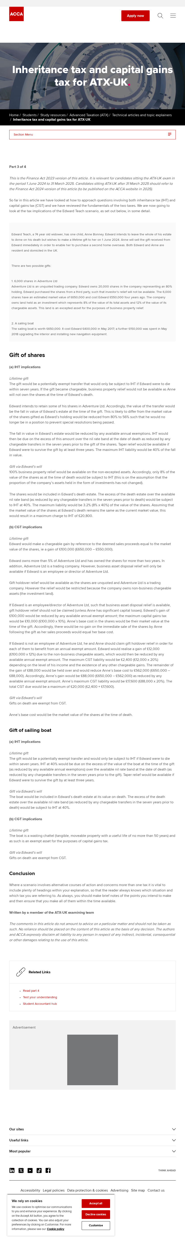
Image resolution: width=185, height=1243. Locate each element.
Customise (96, 1225)
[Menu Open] (173, 15)
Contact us (156, 1190)
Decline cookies (96, 1214)
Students (30, 115)
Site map (138, 1190)
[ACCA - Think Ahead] (16, 20)
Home (14, 115)
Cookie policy (55, 1229)
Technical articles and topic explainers (142, 115)
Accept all (95, 1203)
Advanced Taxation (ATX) (88, 115)
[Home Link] (167, 1170)
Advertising (119, 1190)
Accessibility (30, 1190)
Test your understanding (40, 997)
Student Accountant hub (40, 1004)
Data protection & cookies (87, 1190)
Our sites (16, 1129)
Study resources (53, 115)
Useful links (18, 1140)
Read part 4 (31, 991)
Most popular (20, 1151)
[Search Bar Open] (160, 15)
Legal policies (54, 1190)
